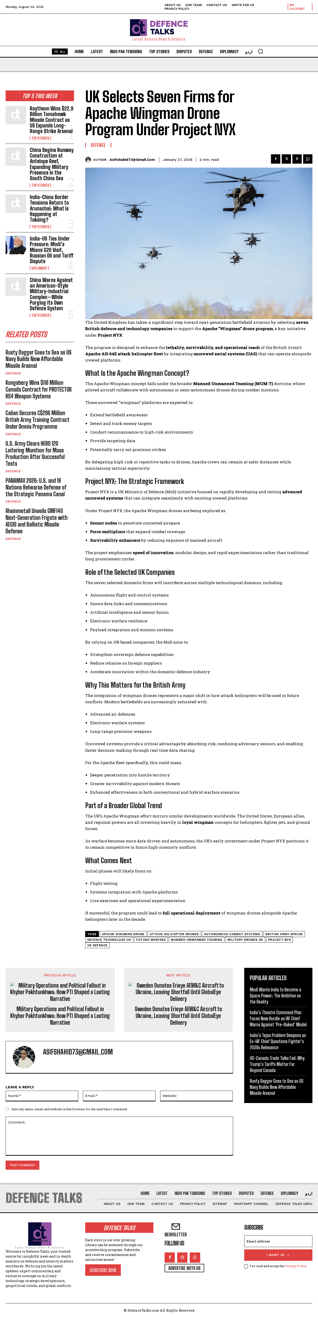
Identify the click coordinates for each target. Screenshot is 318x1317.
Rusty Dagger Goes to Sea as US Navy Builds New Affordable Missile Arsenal (38, 359)
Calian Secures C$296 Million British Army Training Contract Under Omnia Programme (37, 420)
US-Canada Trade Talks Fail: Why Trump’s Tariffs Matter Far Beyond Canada (277, 1064)
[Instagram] (182, 1257)
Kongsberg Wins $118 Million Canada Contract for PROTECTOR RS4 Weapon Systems (39, 389)
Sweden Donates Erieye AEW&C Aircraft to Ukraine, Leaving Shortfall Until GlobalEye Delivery (178, 1016)
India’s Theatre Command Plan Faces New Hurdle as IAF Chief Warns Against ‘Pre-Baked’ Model (278, 1018)
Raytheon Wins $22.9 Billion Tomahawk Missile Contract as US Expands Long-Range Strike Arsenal (51, 119)
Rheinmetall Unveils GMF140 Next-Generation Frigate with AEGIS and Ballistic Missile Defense (37, 520)
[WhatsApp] (307, 159)
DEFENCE (13, 373)
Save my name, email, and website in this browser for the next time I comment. (69, 1109)
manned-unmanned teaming (196, 939)
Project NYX (279, 939)
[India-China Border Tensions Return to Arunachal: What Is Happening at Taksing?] (16, 203)
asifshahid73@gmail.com (132, 160)
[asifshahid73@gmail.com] (89, 160)
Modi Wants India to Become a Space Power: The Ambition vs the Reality (275, 995)
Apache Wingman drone (123, 934)
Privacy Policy (295, 1266)
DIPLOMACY (39, 268)
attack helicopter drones (174, 934)
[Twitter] (286, 159)
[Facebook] (275, 159)
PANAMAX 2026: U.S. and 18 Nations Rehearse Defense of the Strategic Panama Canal (36, 487)
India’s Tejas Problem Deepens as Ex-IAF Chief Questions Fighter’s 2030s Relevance (278, 1041)
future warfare (151, 939)
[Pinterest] (297, 159)
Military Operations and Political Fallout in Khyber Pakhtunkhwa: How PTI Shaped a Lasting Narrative (60, 1016)
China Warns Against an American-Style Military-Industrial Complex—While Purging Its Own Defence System (51, 294)
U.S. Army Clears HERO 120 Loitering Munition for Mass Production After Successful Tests (35, 453)
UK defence (97, 945)
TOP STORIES (40, 138)
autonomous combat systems (232, 934)
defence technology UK (109, 939)
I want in (275, 1255)
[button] (260, 51)
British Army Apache (284, 934)
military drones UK (245, 939)
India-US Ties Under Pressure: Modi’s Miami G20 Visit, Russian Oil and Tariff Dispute (51, 249)
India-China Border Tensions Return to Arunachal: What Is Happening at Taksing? (49, 208)
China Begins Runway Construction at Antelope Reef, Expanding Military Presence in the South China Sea (52, 164)
